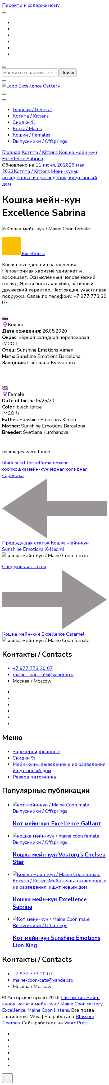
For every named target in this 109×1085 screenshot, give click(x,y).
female (48, 463)
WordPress (76, 1023)
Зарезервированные (36, 751)
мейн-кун (37, 469)
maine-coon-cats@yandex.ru (43, 675)
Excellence (33, 253)
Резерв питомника (34, 777)
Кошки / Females (31, 135)
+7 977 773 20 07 (33, 668)
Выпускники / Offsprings (40, 141)
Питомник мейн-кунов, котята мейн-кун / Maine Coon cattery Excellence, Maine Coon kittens (52, 1003)
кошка (19, 469)
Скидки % (24, 122)
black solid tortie (20, 463)
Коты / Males (27, 128)
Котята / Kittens (31, 116)
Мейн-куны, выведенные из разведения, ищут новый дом (49, 177)
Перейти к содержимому (31, 5)
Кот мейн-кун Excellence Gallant (57, 823)
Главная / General (32, 109)
